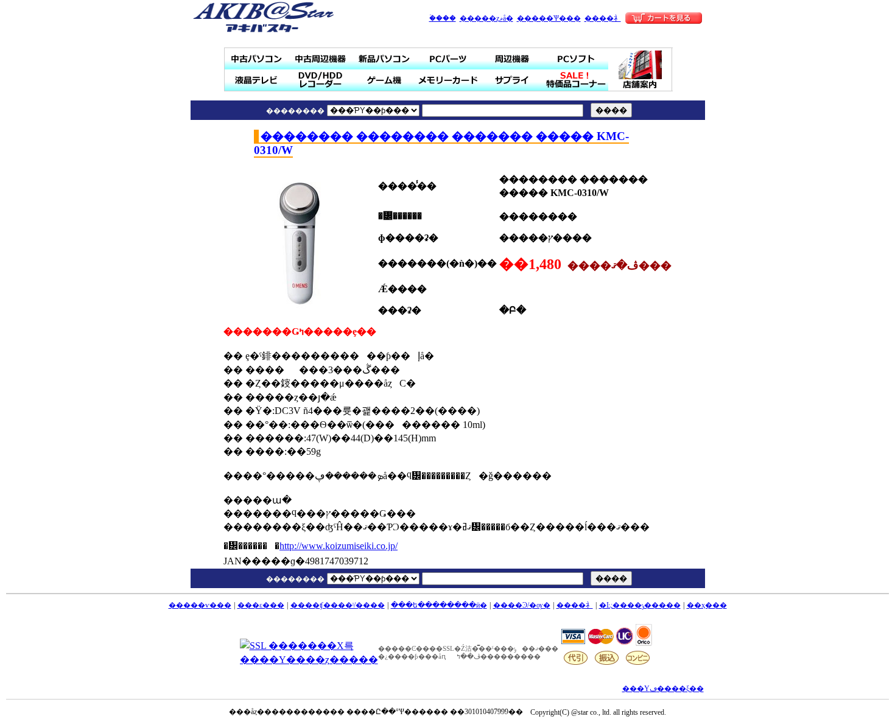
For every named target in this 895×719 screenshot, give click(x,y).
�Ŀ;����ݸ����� (640, 605)
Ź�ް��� (641, 69)
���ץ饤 (512, 80)
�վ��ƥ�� (257, 80)
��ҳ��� (707, 605)
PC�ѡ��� (448, 58)
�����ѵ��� (200, 605)
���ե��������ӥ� (439, 605)
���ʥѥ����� (384, 58)
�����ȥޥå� (486, 18)
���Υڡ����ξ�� (663, 688)
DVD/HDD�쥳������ (321, 80)
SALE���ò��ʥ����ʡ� (576, 80)
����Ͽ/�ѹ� (521, 605)
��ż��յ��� (321, 58)
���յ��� (512, 58)
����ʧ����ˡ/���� (337, 605)
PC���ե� (576, 58)
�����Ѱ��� (549, 18)
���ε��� (260, 605)
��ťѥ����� (257, 58)
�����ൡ (384, 80)
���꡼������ (448, 80)
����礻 (602, 18)
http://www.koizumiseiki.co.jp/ (338, 546)
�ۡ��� (442, 18)
